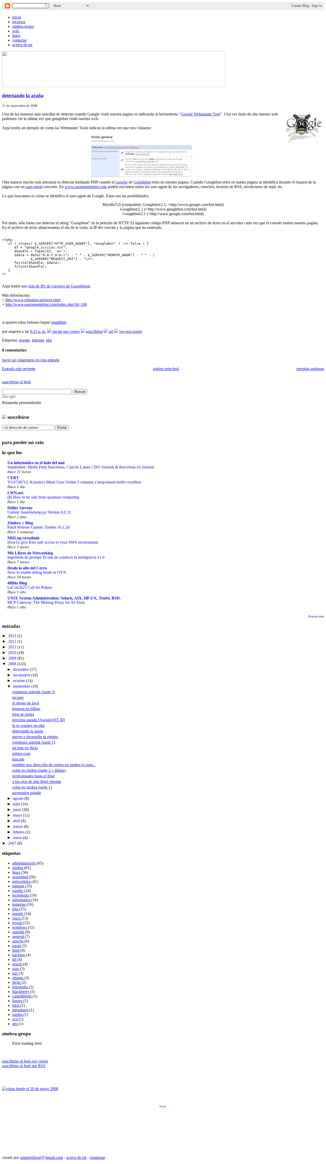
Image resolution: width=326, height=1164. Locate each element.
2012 (12, 641)
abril (17, 821)
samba (17, 1014)
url (111, 331)
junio (17, 809)
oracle (17, 964)
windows (20, 927)
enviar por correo (66, 331)
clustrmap (97, 1157)
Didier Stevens (19, 508)
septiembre (22, 686)
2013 (12, 636)
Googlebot (142, 182)
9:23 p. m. (38, 331)
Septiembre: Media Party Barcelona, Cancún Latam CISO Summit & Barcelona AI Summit (80, 467)
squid (17, 946)
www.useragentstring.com (86, 187)
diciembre (21, 669)
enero (18, 837)
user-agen (33, 187)
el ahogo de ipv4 (25, 703)
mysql (17, 923)
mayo (18, 815)
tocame (18, 697)
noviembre (22, 675)
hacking (19, 955)
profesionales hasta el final (33, 776)
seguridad (20, 877)
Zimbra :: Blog (20, 523)
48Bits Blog (17, 583)
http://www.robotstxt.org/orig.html (32, 300)
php (49, 340)
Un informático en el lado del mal (35, 463)
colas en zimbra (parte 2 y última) (39, 770)
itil (14, 959)
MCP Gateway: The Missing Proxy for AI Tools (46, 602)
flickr (17, 982)
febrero (19, 832)
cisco (16, 918)
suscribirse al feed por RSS (23, 1066)
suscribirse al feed (16, 382)
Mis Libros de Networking (30, 553)
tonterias (19, 904)
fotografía (20, 987)
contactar (19, 40)
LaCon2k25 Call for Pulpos (29, 587)
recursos (18, 22)
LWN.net (15, 493)
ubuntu (18, 978)
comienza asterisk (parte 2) (33, 692)
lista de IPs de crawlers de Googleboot (59, 286)
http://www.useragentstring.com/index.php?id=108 (46, 304)
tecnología (21, 895)
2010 (12, 652)
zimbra (18, 868)
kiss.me (18, 759)
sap (15, 973)
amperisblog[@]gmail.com (41, 1157)
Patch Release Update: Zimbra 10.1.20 (38, 527)
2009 (12, 658)
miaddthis (58, 322)
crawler (122, 182)
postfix (18, 890)
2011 (12, 647)
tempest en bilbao (26, 709)
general (18, 936)
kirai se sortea (23, 714)
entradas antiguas (310, 369)
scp (15, 1019)
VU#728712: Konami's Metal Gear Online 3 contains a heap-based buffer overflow (74, 482)
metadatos (20, 1010)
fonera (17, 1001)
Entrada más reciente (18, 369)
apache (18, 941)
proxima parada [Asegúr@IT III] (38, 720)
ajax (16, 968)
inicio (16, 17)
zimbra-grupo (23, 26)
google (24, 340)
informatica (21, 900)
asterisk (18, 932)
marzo (18, 826)
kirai (16, 1005)
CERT (13, 478)
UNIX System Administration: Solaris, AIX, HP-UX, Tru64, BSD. (64, 598)
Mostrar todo (316, 616)
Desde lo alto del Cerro (27, 568)
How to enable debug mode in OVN (36, 572)
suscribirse (94, 331)
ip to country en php (28, 725)
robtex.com (21, 753)
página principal (166, 369)
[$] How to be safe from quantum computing (43, 497)
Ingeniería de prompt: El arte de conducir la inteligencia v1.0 (55, 557)
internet (38, 340)
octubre (19, 680)
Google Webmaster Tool (200, 114)
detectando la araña (23, 95)
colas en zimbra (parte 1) (32, 787)
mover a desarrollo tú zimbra (35, 737)
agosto (18, 798)
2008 (12, 664)
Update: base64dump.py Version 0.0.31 (39, 512)
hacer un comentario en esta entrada (30, 360)
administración (24, 863)
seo (15, 1024)
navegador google (26, 793)
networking (22, 881)
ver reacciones (130, 331)
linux (16, 872)
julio (17, 804)
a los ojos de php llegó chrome (36, 781)
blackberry (21, 991)
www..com (162, 1106)
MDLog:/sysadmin (23, 538)
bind (16, 950)
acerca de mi (22, 45)
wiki (15, 31)
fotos (16, 35)
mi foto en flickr (25, 748)
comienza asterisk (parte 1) (33, 742)
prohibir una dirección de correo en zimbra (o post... (54, 765)
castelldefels (22, 996)
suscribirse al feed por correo (25, 1061)
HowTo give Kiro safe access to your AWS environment (52, 542)
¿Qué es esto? (162, 1148)
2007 (12, 843)
